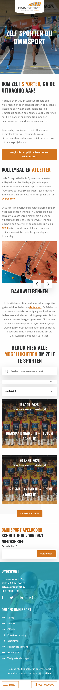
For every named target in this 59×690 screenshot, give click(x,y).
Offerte (11, 629)
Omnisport (29, 6)
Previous (37, 284)
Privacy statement (17, 646)
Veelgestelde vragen (18, 658)
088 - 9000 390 (10, 591)
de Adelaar (35, 307)
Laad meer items (29, 513)
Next (48, 284)
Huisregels (13, 652)
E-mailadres (8, 546)
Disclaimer (13, 640)
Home (10, 617)
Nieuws (11, 623)
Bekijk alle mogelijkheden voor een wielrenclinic (29, 154)
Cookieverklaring (17, 635)
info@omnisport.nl (14, 587)
